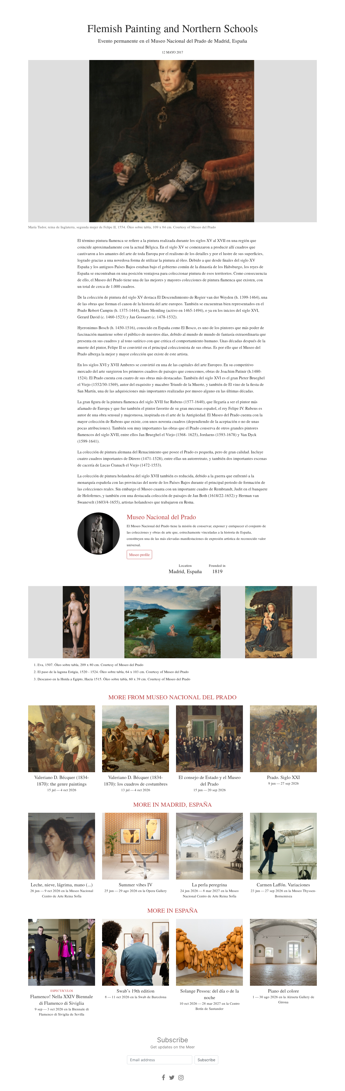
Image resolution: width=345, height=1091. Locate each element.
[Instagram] (180, 1077)
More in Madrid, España (172, 804)
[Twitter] (171, 1077)
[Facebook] (163, 1077)
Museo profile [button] (139, 554)
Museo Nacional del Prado (161, 516)
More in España (172, 910)
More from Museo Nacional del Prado (172, 697)
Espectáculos (61, 991)
